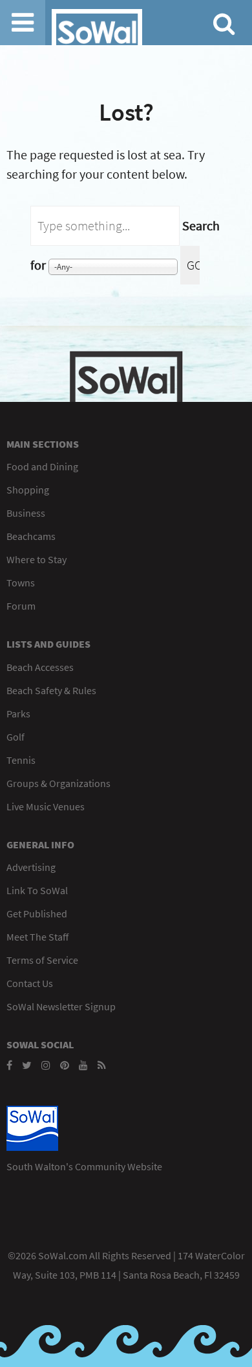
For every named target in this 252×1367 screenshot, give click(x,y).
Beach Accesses (40, 667)
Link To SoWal (37, 890)
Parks (18, 713)
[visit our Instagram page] (45, 1065)
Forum (21, 605)
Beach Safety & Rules (51, 690)
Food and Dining (42, 466)
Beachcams (31, 536)
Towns (20, 582)
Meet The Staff (37, 936)
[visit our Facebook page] (9, 1065)
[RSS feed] (102, 1065)
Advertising (31, 867)
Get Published (36, 913)
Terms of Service (42, 959)
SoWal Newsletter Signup (61, 1006)
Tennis (21, 759)
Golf (15, 736)
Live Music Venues (45, 806)
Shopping (27, 489)
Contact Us (29, 983)
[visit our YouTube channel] (83, 1065)
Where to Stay (36, 559)
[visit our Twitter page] (27, 1065)
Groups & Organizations (58, 783)
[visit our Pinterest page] (64, 1065)
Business (25, 512)
